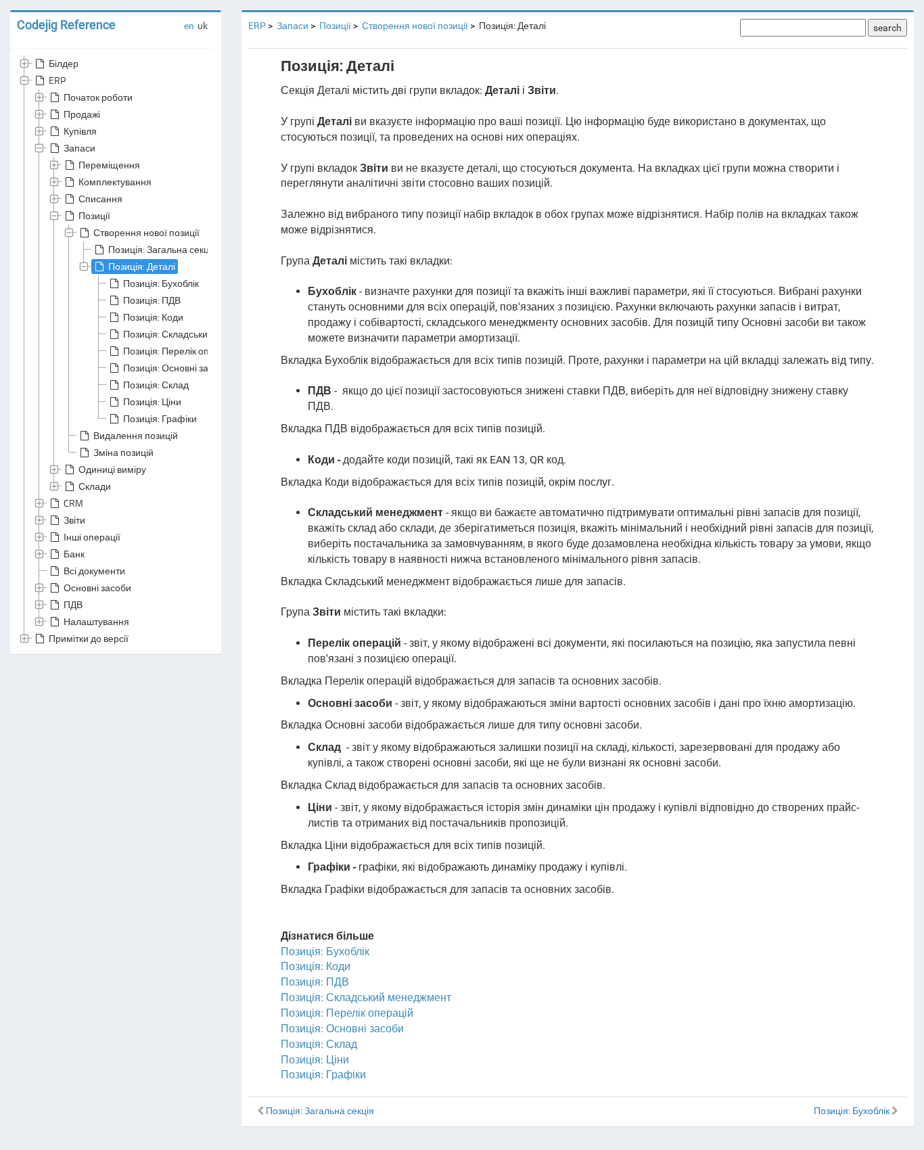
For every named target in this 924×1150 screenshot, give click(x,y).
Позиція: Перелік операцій (180, 350)
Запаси (79, 147)
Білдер (63, 63)
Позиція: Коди (153, 316)
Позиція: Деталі (141, 266)
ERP (57, 80)
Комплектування (115, 181)
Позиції (94, 215)
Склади (94, 486)
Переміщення (109, 164)
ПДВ (73, 604)
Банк (74, 553)
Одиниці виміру (112, 469)
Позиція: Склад (156, 384)
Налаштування (96, 621)
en (189, 25)
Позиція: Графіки (160, 418)
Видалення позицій (135, 435)
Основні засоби (97, 587)
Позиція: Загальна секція (162, 249)
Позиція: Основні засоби (176, 367)
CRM (73, 503)
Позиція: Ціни (152, 401)
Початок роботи (98, 97)
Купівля (80, 130)
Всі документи (94, 570)
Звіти (74, 519)
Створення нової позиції (146, 232)
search (887, 27)
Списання (100, 198)
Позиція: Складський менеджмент (197, 333)
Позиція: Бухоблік (161, 283)
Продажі (82, 114)
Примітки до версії (89, 638)
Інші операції (92, 536)
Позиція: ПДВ (152, 300)
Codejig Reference (66, 25)
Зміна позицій (123, 452)
